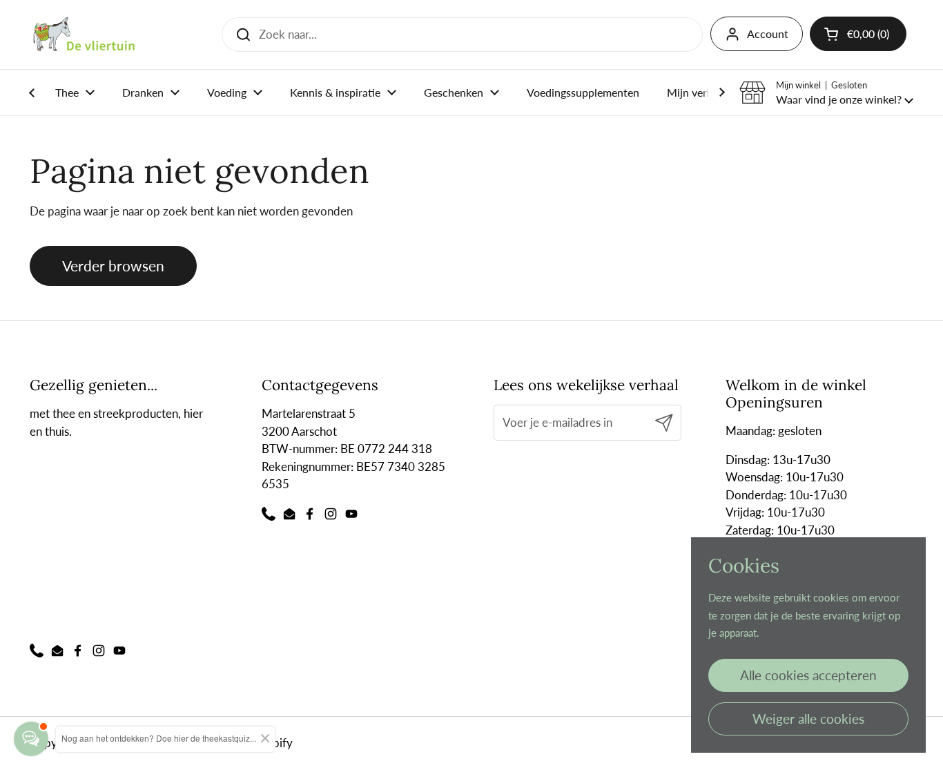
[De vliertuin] (84, 34)
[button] (826, 92)
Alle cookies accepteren (808, 675)
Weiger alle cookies (808, 718)
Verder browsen (113, 266)
